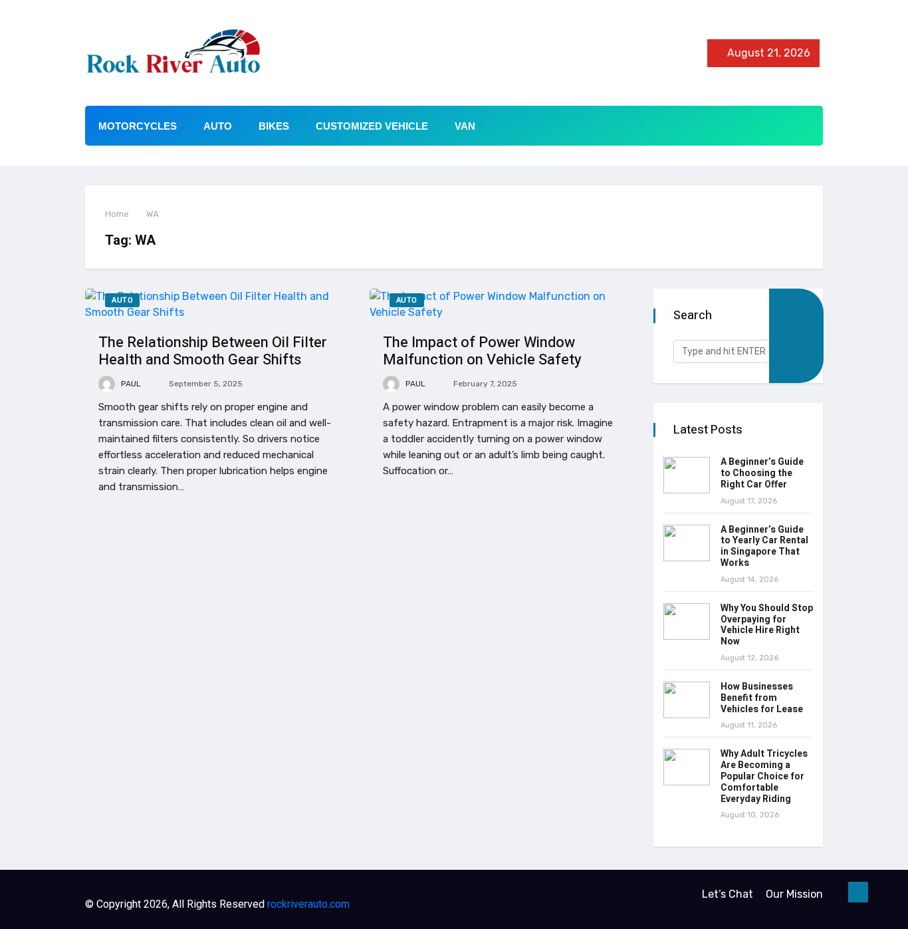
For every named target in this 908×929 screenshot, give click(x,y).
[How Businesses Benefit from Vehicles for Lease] (686, 700)
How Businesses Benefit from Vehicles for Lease (762, 698)
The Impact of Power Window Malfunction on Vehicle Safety (482, 351)
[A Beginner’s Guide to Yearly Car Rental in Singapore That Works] (686, 543)
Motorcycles (137, 126)
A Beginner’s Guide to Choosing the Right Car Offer (762, 473)
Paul (130, 383)
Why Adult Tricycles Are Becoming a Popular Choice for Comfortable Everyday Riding (764, 776)
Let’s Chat (727, 894)
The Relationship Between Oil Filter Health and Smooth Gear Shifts (212, 351)
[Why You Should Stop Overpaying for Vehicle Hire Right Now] (686, 621)
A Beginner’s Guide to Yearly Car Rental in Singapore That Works (764, 546)
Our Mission (794, 894)
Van (465, 126)
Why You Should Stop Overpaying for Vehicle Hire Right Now (767, 624)
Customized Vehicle (372, 126)
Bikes (274, 126)
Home (117, 214)
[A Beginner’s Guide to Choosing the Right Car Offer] (686, 475)
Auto (217, 126)
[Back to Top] (858, 892)
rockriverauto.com (308, 904)
